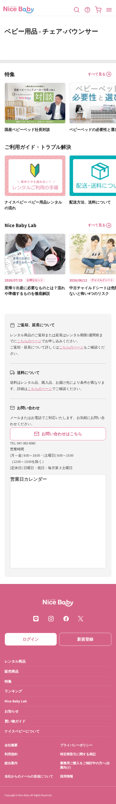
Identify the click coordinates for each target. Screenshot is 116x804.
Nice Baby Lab (16, 701)
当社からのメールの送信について (29, 776)
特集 (8, 681)
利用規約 (11, 754)
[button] (76, 10)
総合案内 (11, 763)
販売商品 (12, 671)
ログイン (31, 639)
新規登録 (85, 639)
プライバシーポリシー (76, 745)
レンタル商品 (15, 661)
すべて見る (96, 74)
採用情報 (66, 776)
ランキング (13, 691)
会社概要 (11, 745)
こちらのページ (29, 341)
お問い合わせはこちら (62, 433)
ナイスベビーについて (22, 731)
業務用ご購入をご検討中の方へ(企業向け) (85, 765)
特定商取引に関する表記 (78, 754)
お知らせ (12, 711)
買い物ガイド (15, 721)
